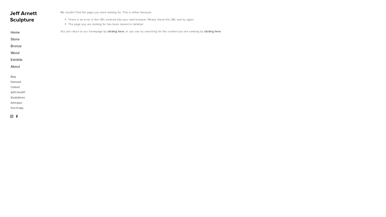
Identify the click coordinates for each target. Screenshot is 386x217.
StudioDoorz (18, 97)
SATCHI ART (18, 92)
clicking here (116, 31)
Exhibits (17, 59)
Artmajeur (16, 102)
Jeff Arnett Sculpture (23, 16)
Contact (15, 87)
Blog (13, 76)
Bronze (16, 46)
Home (15, 32)
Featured (16, 82)
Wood (15, 52)
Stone (15, 39)
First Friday (17, 108)
